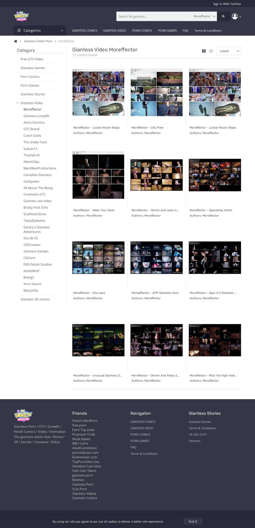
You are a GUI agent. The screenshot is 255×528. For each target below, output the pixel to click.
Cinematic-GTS (34, 194)
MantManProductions (40, 168)
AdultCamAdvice (84, 448)
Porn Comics (30, 76)
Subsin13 (30, 149)
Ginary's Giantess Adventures (37, 229)
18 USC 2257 (198, 434)
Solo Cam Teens (84, 470)
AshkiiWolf (31, 271)
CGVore (29, 258)
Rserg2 (29, 277)
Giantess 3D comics (35, 299)
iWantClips (31, 161)
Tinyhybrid (31, 155)
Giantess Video (32, 103)
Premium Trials (83, 434)
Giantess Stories (33, 94)
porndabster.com (85, 452)
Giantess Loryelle (36, 116)
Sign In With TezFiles (227, 4)
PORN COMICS (142, 30)
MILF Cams (80, 443)
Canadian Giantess (38, 175)
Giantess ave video (38, 201)
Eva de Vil (31, 238)
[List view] (211, 51)
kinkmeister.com (84, 457)
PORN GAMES (167, 30)
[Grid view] (203, 51)
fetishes (78, 480)
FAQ (185, 30)
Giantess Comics (84, 498)
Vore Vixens (32, 284)
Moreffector (33, 109)
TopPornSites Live (85, 462)
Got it (193, 521)
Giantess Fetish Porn (38, 41)
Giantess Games (33, 68)
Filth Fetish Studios (38, 264)
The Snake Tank (35, 142)
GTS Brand (31, 129)
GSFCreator (32, 244)
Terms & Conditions (208, 30)
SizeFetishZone (35, 214)
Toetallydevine (34, 220)
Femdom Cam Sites (86, 466)
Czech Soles (32, 135)
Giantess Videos (84, 493)
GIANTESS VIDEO (114, 30)
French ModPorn (85, 420)
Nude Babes (81, 439)
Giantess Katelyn (36, 251)
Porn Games (30, 85)
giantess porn (82, 475)
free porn (79, 425)
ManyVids (31, 290)
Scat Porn (79, 489)
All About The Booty (38, 188)
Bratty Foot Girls (36, 207)
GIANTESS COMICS (84, 30)
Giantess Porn (83, 484)
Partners (194, 441)
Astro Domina (34, 122)
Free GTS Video (32, 59)
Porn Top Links (83, 430)
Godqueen (31, 181)
